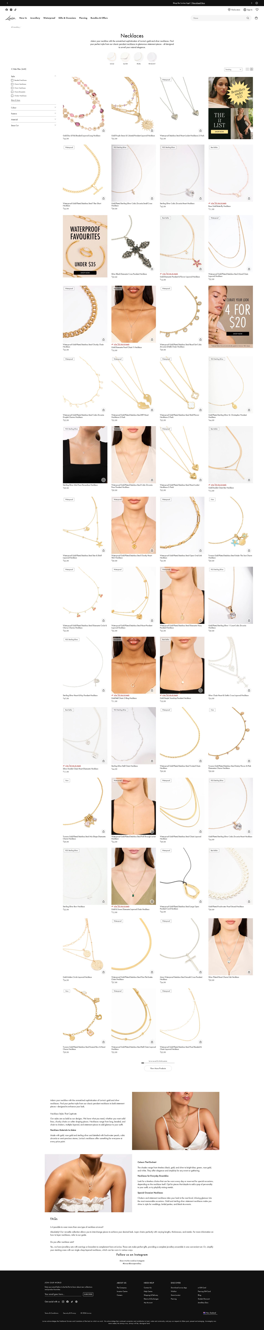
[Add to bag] (103, 130)
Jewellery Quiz (203, 1302)
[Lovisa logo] (11, 18)
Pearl (139, 64)
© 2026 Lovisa (86, 1313)
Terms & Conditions (51, 1313)
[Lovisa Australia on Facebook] (7, 9)
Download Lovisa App (179, 1287)
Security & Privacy (69, 1313)
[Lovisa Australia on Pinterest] (76, 1302)
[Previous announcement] (8, 3)
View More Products (158, 1068)
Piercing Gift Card (204, 1291)
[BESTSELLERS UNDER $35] (230, 106)
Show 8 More (15, 100)
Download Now (141, 3)
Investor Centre (122, 1291)
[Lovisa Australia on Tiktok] (15, 9)
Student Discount (204, 1299)
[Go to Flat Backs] (247, 18)
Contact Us (148, 1287)
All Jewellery (15, 27)
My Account (148, 1302)
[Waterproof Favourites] (85, 244)
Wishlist (173, 1291)
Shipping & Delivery (151, 1295)
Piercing (174, 1299)
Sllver (125, 64)
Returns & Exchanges (151, 1299)
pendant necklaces (127, 44)
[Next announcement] (250, 3)
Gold (112, 64)
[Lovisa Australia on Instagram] (11, 9)
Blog (199, 1295)
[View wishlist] (257, 9)
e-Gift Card (202, 1287)
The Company (122, 1287)
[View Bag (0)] (255, 18)
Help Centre (148, 1291)
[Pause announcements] (255, 3)
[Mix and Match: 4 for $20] (230, 315)
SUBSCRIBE (88, 1294)
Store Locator (175, 1295)
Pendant (152, 64)
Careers (119, 1295)
